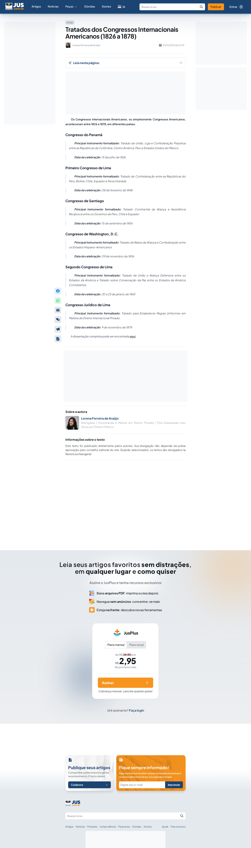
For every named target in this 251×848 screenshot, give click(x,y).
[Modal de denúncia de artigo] (57, 329)
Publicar (216, 7)
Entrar (233, 7)
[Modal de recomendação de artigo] (57, 310)
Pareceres (124, 826)
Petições (92, 826)
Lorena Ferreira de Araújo (100, 418)
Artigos (36, 6)
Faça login (136, 710)
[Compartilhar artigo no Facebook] (57, 291)
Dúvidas (89, 6)
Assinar (108, 682)
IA (124, 7)
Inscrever (174, 785)
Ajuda (165, 826)
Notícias (53, 6)
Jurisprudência (108, 826)
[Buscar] (201, 7)
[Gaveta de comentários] (57, 319)
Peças (69, 6)
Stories (106, 6)
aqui (133, 336)
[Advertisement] (125, 500)
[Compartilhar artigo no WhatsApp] (57, 300)
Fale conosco (178, 826)
